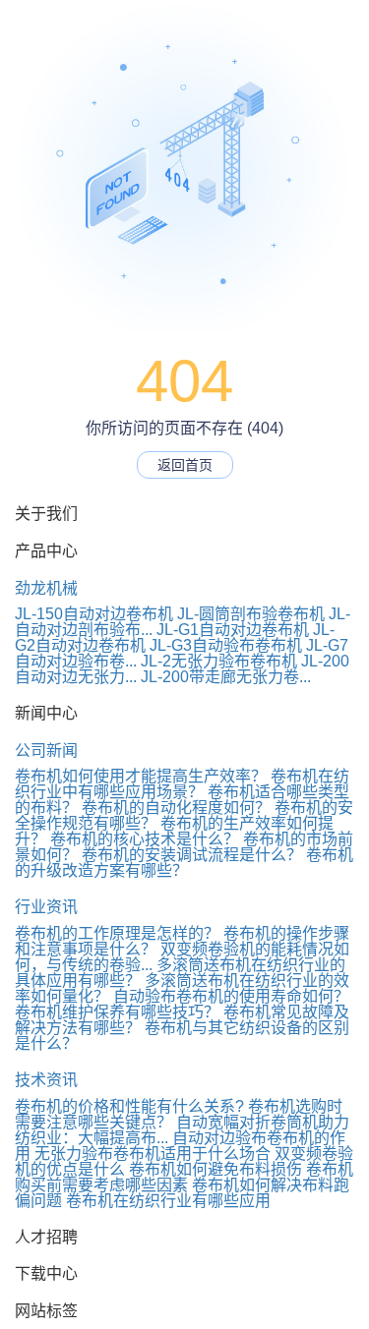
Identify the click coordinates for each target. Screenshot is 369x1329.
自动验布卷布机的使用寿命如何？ (231, 996)
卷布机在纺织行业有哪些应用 (168, 1200)
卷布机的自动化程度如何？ (176, 807)
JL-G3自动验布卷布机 (226, 645)
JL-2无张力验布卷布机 (219, 661)
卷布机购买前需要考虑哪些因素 (184, 1177)
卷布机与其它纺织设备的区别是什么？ (182, 1035)
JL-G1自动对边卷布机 (232, 629)
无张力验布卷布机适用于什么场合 (152, 1153)
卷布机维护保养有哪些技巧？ (117, 1012)
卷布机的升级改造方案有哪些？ (184, 862)
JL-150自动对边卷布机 (94, 614)
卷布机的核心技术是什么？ (144, 839)
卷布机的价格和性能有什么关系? (129, 1106)
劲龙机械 (46, 588)
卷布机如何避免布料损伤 (215, 1169)
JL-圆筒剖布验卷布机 (251, 614)
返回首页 (185, 465)
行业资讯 (46, 906)
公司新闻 (46, 750)
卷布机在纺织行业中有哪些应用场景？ (182, 784)
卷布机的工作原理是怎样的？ (117, 933)
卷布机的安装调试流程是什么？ (192, 854)
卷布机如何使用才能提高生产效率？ (141, 776)
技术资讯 (46, 1079)
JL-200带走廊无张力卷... (226, 676)
